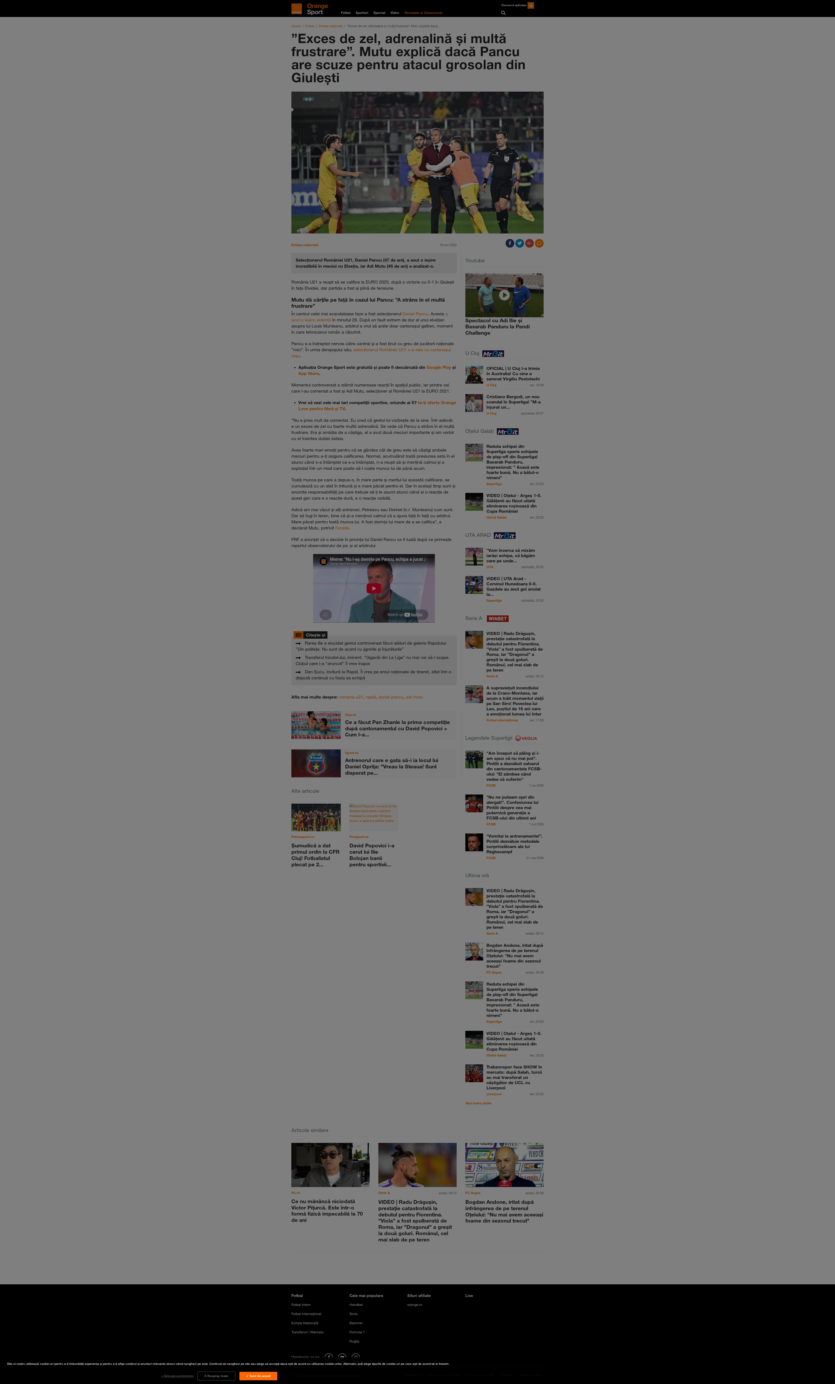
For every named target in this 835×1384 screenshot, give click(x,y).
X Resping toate (216, 1376)
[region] (417, 1370)
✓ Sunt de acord (258, 1376)
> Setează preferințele (177, 1376)
